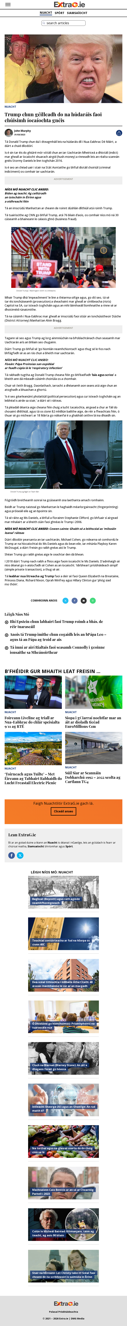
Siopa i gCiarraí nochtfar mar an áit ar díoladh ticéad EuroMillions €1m (93, 722)
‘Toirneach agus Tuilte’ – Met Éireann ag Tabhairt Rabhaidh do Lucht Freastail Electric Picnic (33, 778)
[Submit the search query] (43, 23)
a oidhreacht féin (16, 201)
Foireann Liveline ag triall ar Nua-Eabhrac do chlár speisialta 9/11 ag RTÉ (32, 722)
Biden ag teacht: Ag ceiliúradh (25, 193)
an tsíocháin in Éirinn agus (23, 197)
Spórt (69, 846)
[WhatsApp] (93, 601)
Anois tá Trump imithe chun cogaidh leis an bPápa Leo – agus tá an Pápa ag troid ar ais (58, 637)
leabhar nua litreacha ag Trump (32, 576)
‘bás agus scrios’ (103, 375)
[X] (65, 601)
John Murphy (22, 131)
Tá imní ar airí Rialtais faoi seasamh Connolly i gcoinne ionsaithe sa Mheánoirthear (57, 650)
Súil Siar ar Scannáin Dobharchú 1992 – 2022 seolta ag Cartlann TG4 (93, 777)
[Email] (84, 601)
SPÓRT (59, 13)
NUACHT (46, 13)
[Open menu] (8, 5)
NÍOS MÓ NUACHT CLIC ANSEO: (26, 360)
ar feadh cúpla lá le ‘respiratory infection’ (33, 368)
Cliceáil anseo (63, 811)
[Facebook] (75, 601)
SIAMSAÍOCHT (77, 13)
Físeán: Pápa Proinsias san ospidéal (29, 364)
